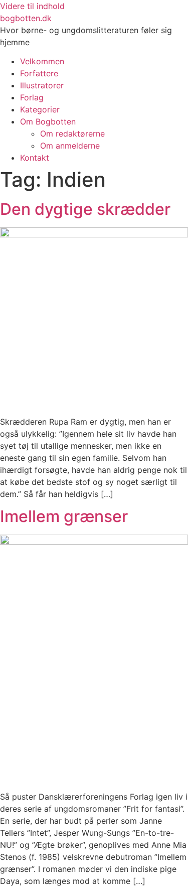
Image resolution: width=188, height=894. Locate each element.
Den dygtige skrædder (85, 209)
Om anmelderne (70, 146)
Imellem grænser (64, 516)
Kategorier (40, 109)
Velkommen (42, 61)
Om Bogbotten (48, 121)
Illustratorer (42, 85)
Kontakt (34, 158)
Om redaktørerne (72, 134)
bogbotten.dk (26, 18)
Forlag (32, 97)
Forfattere (39, 73)
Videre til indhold (32, 6)
